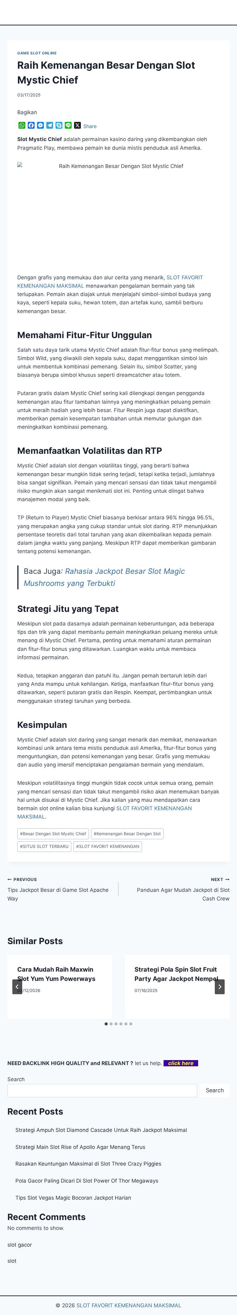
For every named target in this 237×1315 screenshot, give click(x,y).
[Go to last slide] (17, 986)
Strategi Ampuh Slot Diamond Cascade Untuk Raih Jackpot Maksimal (101, 1130)
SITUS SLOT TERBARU (44, 846)
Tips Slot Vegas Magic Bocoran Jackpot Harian (73, 1198)
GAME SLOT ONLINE (37, 53)
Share (90, 126)
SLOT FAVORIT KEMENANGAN (107, 846)
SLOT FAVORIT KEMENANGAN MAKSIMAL (129, 1305)
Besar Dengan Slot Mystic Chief (53, 833)
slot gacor (19, 1245)
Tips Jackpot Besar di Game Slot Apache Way (58, 889)
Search (16, 1079)
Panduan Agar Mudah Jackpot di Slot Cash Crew (183, 889)
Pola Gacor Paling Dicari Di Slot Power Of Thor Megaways (86, 1181)
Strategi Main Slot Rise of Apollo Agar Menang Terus (80, 1147)
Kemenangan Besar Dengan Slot (127, 833)
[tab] (106, 1023)
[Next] (220, 986)
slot (11, 1261)
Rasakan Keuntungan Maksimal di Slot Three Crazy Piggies (88, 1164)
